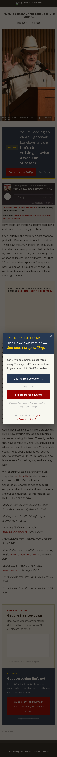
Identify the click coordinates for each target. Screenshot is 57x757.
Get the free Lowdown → (28, 378)
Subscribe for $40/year (28, 394)
